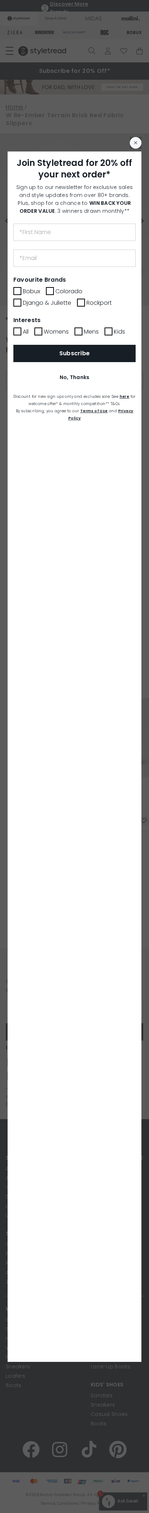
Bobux (31, 291)
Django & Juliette (47, 303)
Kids (119, 331)
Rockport (99, 303)
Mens (91, 331)
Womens (56, 331)
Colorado (68, 291)
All (26, 331)
